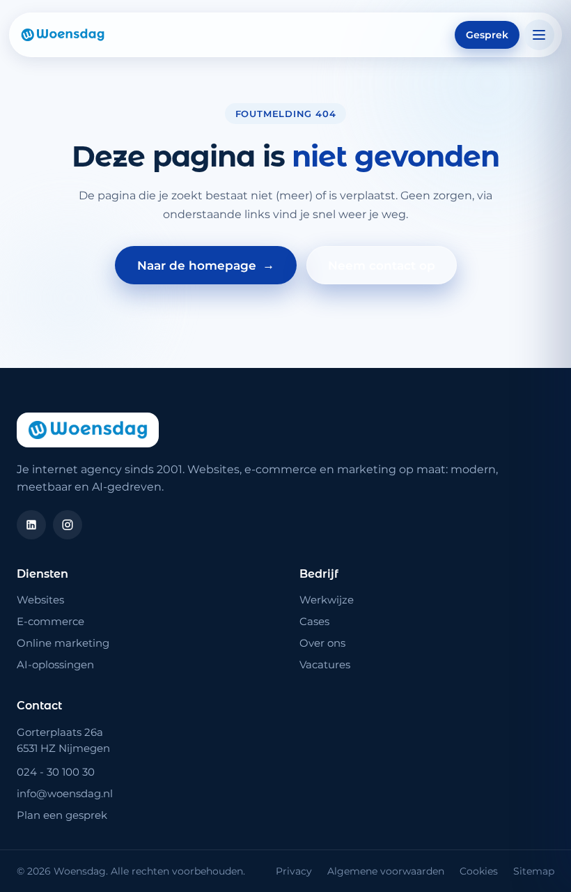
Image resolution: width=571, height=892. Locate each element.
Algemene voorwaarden (385, 871)
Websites (40, 599)
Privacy (294, 871)
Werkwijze (326, 599)
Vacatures (324, 664)
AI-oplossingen (55, 664)
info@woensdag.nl (65, 793)
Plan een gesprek (62, 815)
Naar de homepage (205, 265)
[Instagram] (67, 524)
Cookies (479, 871)
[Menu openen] (539, 35)
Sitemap (533, 871)
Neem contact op (381, 265)
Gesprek (487, 35)
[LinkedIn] (31, 524)
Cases (314, 621)
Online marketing (63, 642)
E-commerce (50, 621)
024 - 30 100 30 (56, 771)
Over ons (322, 642)
